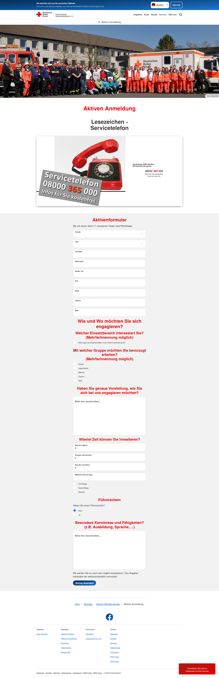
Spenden (163, 14)
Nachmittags (83, 488)
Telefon (78, 300)
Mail (77, 310)
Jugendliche (83, 368)
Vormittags (82, 483)
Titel (76, 242)
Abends (81, 492)
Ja (79, 515)
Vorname (78, 251)
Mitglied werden (67, 634)
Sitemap (113, 643)
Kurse (146, 14)
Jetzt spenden (42, 634)
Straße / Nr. (79, 271)
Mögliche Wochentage (84, 474)
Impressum (114, 652)
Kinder (81, 364)
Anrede (78, 232)
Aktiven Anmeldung (69, 638)
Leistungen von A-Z (94, 638)
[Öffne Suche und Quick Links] (180, 14)
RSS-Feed (114, 657)
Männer (81, 372)
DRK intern (114, 661)
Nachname (79, 261)
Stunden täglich (81, 445)
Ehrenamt (65, 643)
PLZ (76, 281)
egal (80, 380)
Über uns (173, 14)
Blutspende (65, 652)
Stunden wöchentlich (83, 455)
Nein (80, 510)
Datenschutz (115, 647)
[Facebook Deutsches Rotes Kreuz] (109, 617)
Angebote (138, 14)
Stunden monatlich (82, 465)
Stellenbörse (66, 647)
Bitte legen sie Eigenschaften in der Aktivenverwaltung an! (101, 342)
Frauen (81, 376)
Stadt (77, 291)
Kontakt (113, 638)
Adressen (114, 634)
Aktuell (154, 14)
